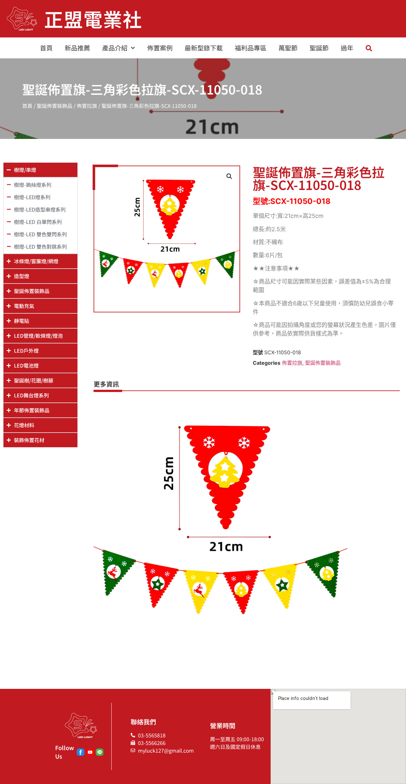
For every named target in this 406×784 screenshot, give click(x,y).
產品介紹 (115, 47)
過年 (347, 47)
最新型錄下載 (204, 47)
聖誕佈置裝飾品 (54, 105)
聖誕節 (319, 47)
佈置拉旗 (87, 105)
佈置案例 (160, 47)
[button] (229, 176)
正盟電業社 (93, 18)
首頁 (46, 47)
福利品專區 (250, 47)
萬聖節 (288, 47)
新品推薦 (77, 47)
